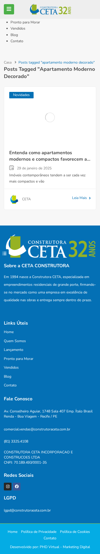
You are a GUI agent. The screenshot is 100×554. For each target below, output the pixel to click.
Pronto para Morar (25, 22)
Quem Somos (15, 341)
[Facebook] (17, 486)
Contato (17, 41)
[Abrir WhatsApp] (87, 541)
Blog (14, 34)
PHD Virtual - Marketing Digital (65, 546)
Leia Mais (79, 197)
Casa (8, 62)
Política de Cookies (75, 531)
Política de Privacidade (38, 531)
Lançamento (13, 349)
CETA (26, 199)
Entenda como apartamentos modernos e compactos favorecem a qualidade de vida (48, 159)
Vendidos (18, 28)
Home (9, 332)
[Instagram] (8, 486)
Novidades (21, 94)
